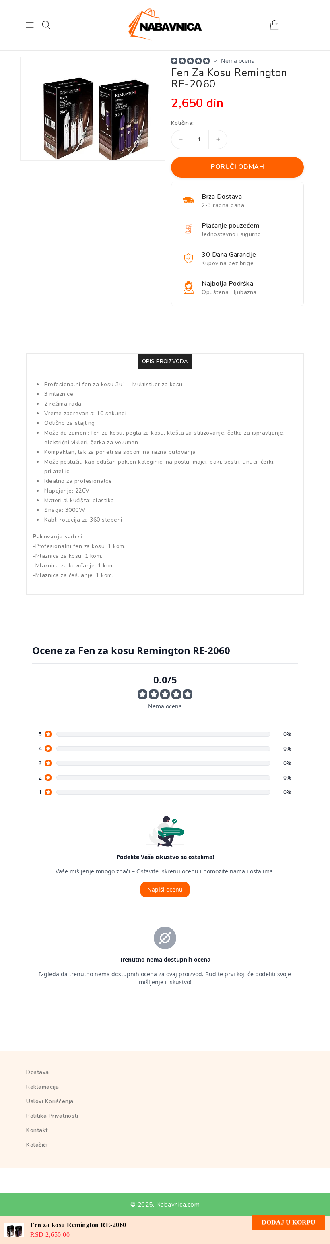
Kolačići (36, 1145)
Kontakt (37, 1130)
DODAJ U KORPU (289, 1229)
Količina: (182, 123)
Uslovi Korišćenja (50, 1101)
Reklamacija (42, 1087)
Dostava (37, 1072)
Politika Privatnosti (52, 1116)
